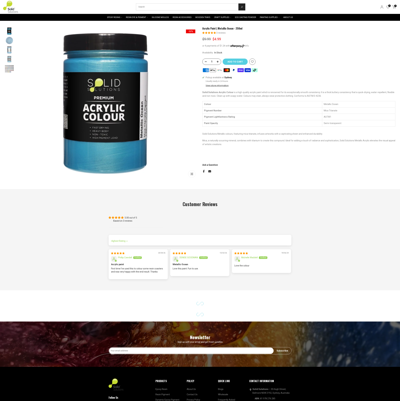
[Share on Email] (209, 186)
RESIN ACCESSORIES (182, 17)
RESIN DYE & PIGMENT (136, 17)
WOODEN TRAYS (202, 17)
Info (247, 46)
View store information (217, 100)
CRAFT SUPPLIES (221, 17)
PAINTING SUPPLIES (269, 17)
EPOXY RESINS (113, 17)
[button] (209, 33)
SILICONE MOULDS (160, 17)
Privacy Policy (193, 396)
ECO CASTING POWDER (245, 17)
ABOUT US (288, 17)
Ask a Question (210, 179)
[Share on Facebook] (203, 186)
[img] (118, 261)
